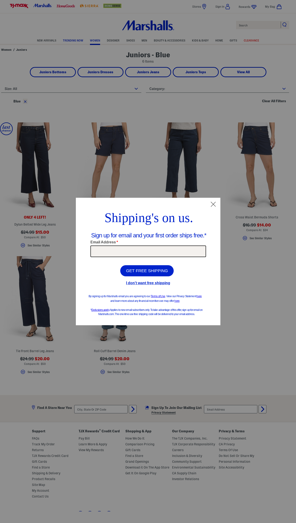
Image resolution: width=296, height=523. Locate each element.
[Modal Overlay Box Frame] (148, 261)
